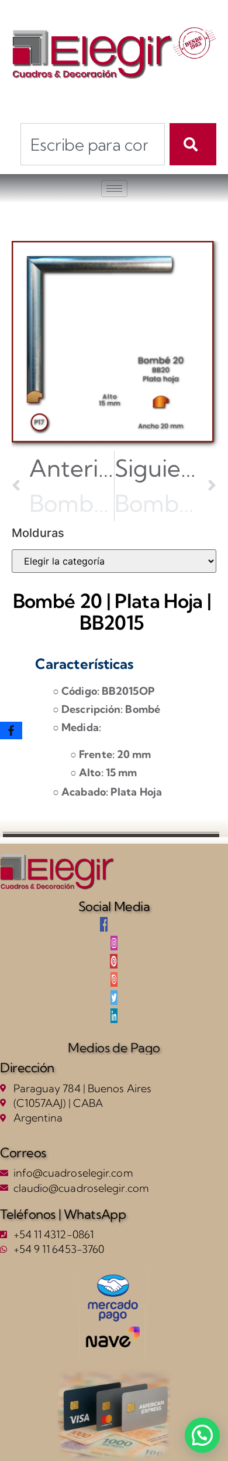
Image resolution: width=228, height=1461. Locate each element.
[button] (202, 1435)
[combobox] (92, 144)
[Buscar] (193, 144)
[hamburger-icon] (114, 188)
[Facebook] (11, 730)
